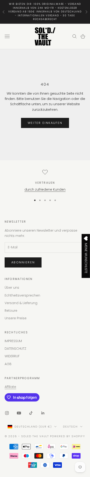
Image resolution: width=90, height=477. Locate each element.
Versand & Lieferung (21, 303)
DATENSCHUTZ (15, 348)
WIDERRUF (12, 356)
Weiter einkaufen (45, 123)
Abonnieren (23, 262)
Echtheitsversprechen (22, 295)
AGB (8, 364)
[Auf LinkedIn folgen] (43, 413)
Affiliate (10, 386)
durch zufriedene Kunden (45, 189)
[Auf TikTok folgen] (31, 413)
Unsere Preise (16, 318)
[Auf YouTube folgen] (19, 413)
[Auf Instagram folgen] (7, 413)
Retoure (11, 310)
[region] (45, 180)
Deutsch (70, 426)
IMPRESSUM (13, 341)
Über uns (12, 287)
